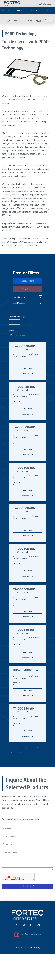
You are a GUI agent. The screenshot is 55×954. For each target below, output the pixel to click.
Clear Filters (27, 289)
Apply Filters (27, 280)
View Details (27, 368)
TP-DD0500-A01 (24, 427)
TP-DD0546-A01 (24, 629)
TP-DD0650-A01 (24, 708)
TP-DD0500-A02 (24, 508)
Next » (19, 752)
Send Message (27, 886)
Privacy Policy (35, 947)
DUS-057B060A (23, 670)
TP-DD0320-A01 (24, 346)
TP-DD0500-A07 (24, 548)
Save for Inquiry (27, 374)
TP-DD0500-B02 (24, 467)
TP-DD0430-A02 (24, 386)
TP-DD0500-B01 (24, 589)
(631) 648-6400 (33, 934)
